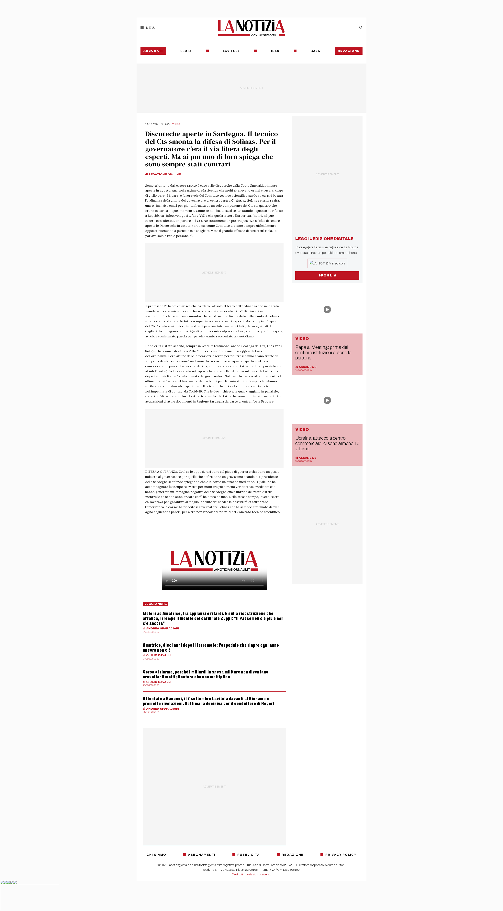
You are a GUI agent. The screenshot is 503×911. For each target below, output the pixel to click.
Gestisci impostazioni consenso (252, 874)
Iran (275, 51)
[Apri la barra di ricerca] (360, 28)
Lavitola (231, 51)
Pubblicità (248, 854)
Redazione (349, 50)
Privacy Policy (340, 854)
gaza (315, 51)
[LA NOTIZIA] (251, 28)
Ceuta (186, 51)
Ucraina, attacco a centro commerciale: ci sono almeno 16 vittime (327, 443)
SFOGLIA (327, 275)
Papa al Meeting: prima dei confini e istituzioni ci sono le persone (323, 352)
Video (302, 338)
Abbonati (153, 50)
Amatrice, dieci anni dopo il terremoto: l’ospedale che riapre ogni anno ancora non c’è (211, 648)
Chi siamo (156, 854)
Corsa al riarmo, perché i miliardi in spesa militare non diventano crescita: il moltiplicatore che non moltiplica (205, 674)
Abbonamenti (201, 854)
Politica (175, 124)
